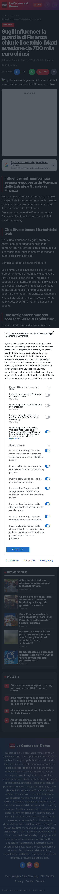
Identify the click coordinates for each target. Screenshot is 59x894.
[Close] (53, 334)
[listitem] (29, 388)
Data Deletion (12, 560)
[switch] (47, 395)
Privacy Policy (46, 560)
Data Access (29, 560)
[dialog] (29, 447)
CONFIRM (17, 550)
